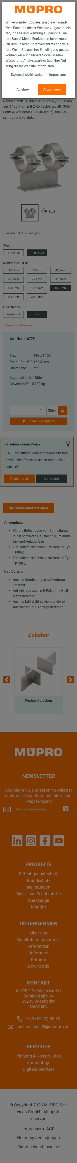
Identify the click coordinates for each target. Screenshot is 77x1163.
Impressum (57, 75)
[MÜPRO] (38, 9)
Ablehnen (23, 89)
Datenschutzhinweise (27, 75)
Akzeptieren (52, 89)
